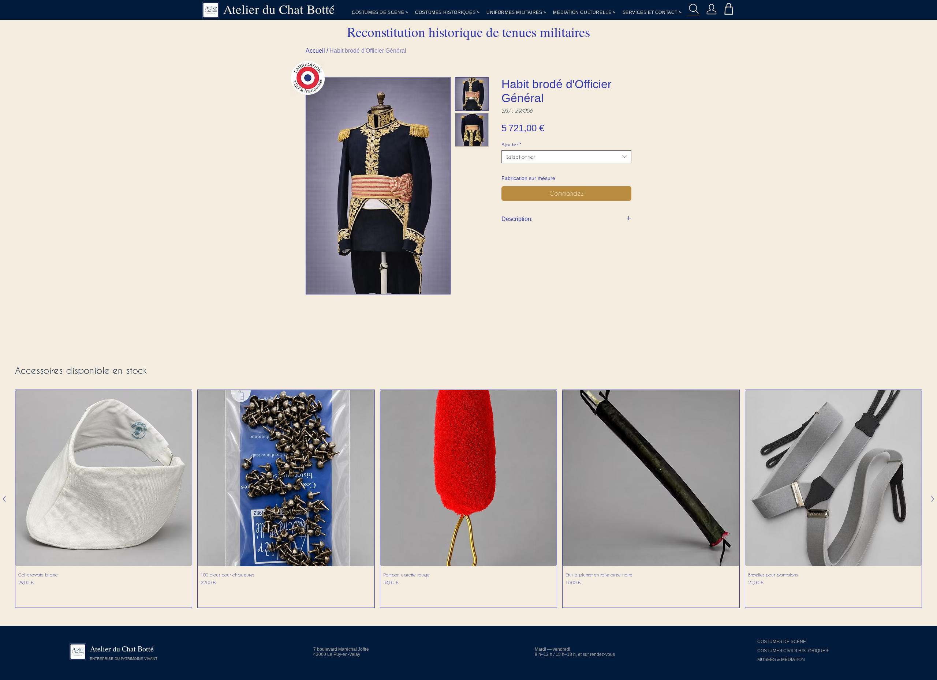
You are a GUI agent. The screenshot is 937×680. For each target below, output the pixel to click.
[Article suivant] (932, 499)
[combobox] (566, 156)
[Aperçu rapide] (103, 478)
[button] (652, 12)
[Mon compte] (711, 9)
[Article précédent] (4, 499)
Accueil (315, 51)
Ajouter (511, 144)
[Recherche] (693, 9)
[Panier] (728, 8)
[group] (468, 498)
